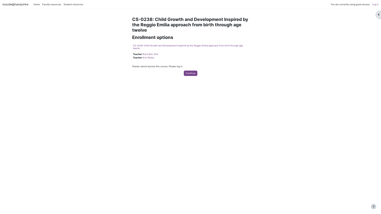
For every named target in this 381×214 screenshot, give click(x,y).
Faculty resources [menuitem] (51, 4)
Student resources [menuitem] (73, 4)
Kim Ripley (148, 57)
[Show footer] (373, 206)
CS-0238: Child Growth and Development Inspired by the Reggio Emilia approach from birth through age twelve (188, 47)
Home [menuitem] (37, 4)
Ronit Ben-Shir (151, 54)
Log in (375, 4)
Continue (190, 73)
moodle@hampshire (15, 4)
